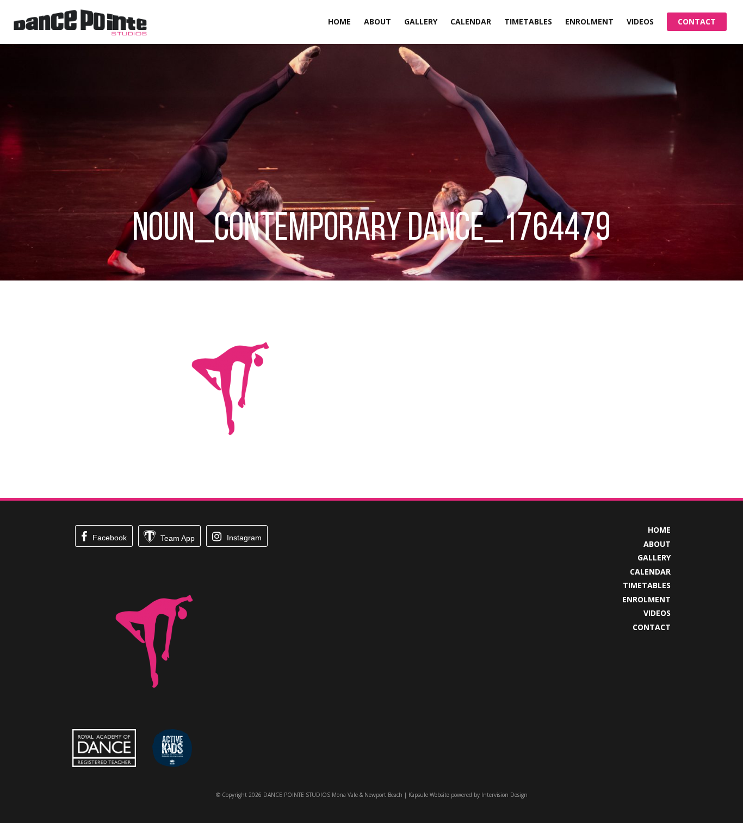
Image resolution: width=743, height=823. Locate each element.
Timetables (528, 21)
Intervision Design (504, 795)
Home (339, 21)
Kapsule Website (428, 795)
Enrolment (589, 21)
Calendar (470, 21)
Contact (697, 21)
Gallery (420, 21)
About (377, 21)
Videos (640, 21)
